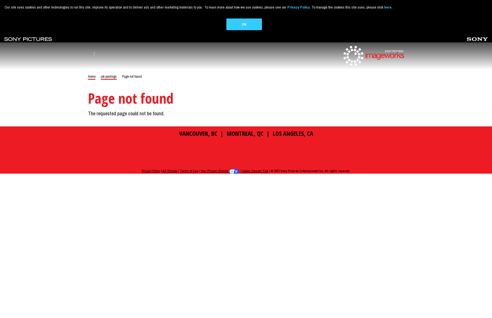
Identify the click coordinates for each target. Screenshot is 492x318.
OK (244, 24)
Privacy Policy (151, 171)
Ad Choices (169, 171)
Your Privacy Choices (214, 171)
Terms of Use (189, 171)
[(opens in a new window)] (28, 38)
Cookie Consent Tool (254, 171)
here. (388, 7)
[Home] (373, 55)
